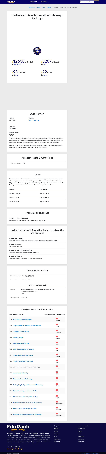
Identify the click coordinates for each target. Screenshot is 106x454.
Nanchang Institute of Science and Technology (27, 414)
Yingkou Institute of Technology (23, 361)
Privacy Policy (95, 453)
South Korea (81, 428)
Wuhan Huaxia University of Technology (25, 396)
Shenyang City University (21, 331)
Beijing (56, 428)
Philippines (81, 436)
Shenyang (57, 441)
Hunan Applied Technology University (24, 408)
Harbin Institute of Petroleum (22, 319)
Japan (79, 433)
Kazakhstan (81, 441)
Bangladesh (81, 439)
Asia (38, 7)
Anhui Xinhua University (20, 373)
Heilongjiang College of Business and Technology (28, 385)
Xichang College (18, 337)
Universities (31, 7)
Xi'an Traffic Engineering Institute (23, 349)
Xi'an (55, 436)
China (43, 7)
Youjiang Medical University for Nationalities (27, 325)
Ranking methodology (15, 449)
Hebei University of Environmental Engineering (27, 402)
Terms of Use (85, 453)
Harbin (49, 7)
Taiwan (80, 431)
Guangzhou (57, 439)
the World (17, 64)
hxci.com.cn (34, 120)
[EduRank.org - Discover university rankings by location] (11, 1)
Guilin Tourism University (21, 343)
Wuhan (56, 431)
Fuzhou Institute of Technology (22, 379)
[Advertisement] (21, 33)
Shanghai (56, 433)
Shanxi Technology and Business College (25, 390)
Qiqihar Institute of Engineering (23, 355)
